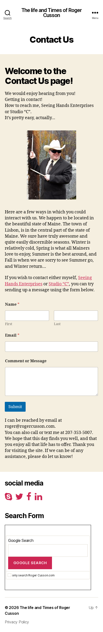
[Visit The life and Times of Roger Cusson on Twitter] (19, 498)
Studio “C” (59, 284)
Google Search (21, 540)
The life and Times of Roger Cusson (51, 13)
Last (57, 324)
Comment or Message (25, 361)
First (8, 324)
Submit (15, 406)
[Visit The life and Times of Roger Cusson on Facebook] (28, 498)
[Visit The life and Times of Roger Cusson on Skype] (8, 498)
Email (12, 335)
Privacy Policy (17, 622)
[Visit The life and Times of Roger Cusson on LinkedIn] (38, 498)
